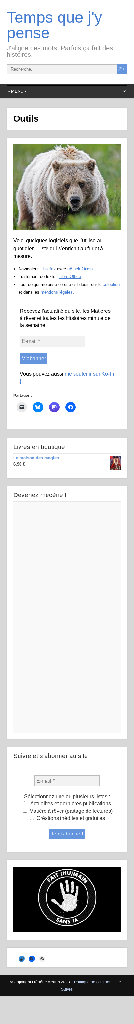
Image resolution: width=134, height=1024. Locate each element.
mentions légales (57, 292)
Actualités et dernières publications (70, 803)
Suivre (67, 989)
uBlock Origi (78, 268)
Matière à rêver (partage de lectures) (70, 811)
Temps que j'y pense (54, 25)
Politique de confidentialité (97, 982)
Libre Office (70, 276)
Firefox (49, 268)
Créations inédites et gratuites (70, 818)
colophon (111, 284)
